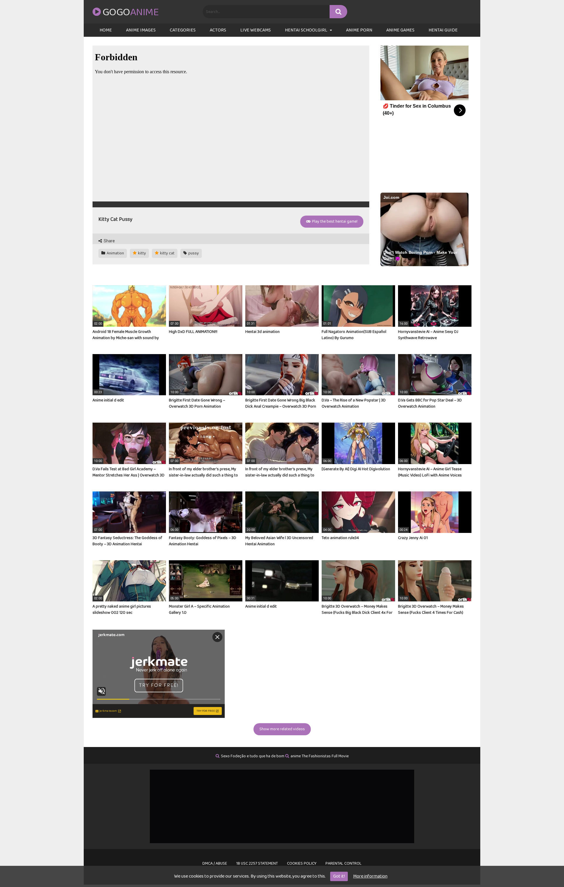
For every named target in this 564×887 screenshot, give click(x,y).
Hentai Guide (443, 30)
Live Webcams (255, 30)
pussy (193, 253)
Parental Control (343, 863)
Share (109, 241)
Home (106, 30)
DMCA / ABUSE (214, 863)
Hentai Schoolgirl (306, 30)
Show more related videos (282, 729)
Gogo (131, 12)
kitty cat (166, 253)
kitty (141, 253)
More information (370, 876)
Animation (115, 253)
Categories (183, 30)
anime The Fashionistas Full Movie (320, 756)
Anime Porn (359, 30)
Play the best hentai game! (334, 221)
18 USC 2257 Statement (257, 863)
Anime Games (400, 30)
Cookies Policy (301, 863)
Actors (218, 30)
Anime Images (141, 30)
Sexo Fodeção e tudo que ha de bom (252, 756)
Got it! (339, 876)
